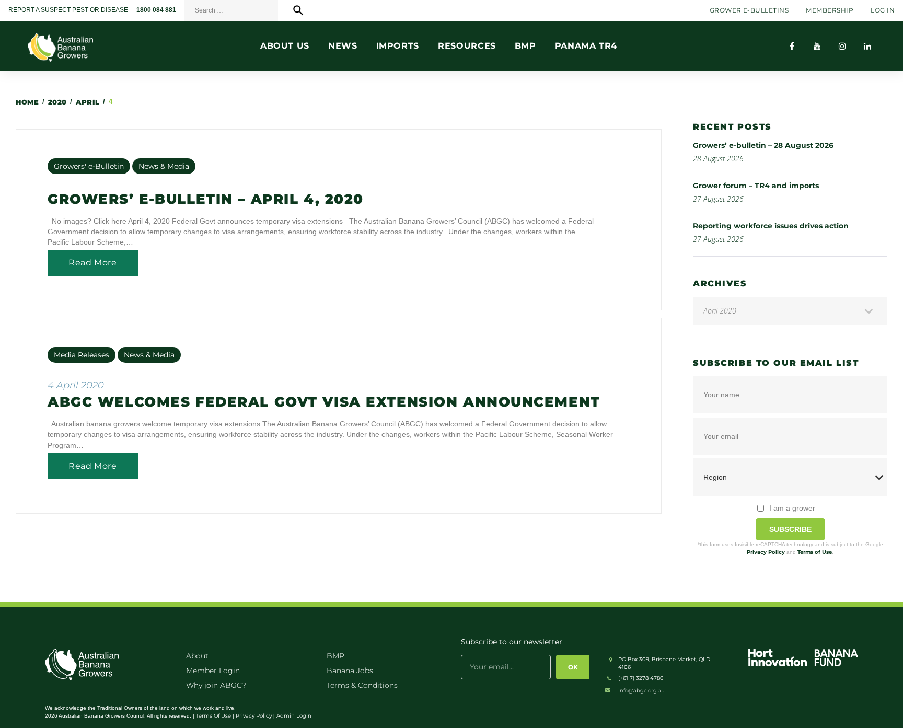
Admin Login (293, 715)
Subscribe (790, 529)
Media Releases (81, 355)
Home (27, 102)
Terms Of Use (213, 715)
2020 (57, 102)
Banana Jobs (350, 670)
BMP (335, 656)
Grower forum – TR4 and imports (756, 185)
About (197, 656)
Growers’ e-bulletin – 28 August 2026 (763, 145)
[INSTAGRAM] (842, 46)
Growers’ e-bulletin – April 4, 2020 (206, 199)
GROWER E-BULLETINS (749, 10)
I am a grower (792, 508)
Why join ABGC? (216, 685)
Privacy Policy (766, 552)
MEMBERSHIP (829, 10)
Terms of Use (814, 552)
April (88, 102)
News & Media (163, 166)
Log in (883, 10)
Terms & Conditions (362, 685)
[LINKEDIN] (867, 46)
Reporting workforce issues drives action (771, 225)
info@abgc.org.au (641, 690)
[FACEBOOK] (792, 46)
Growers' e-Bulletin (89, 166)
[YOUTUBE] (817, 46)
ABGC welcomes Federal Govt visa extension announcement (324, 402)
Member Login (213, 670)
